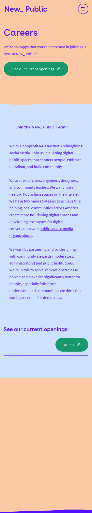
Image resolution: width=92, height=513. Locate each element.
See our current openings (35, 329)
